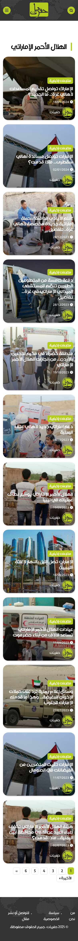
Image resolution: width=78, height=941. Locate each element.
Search (71, 10)
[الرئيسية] (39, 10)
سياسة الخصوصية (51, 915)
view (71, 60)
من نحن (72, 915)
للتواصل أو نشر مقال (18, 915)
